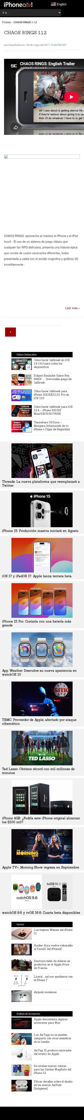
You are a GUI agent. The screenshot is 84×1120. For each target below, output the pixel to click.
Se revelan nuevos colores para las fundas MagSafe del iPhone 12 (52, 1069)
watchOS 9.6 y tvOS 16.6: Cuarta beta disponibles (41, 913)
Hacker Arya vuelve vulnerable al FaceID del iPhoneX (53, 947)
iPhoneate (18, 4)
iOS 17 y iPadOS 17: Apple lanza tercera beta (37, 576)
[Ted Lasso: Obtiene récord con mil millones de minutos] (42, 764)
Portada (6, 22)
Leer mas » (72, 308)
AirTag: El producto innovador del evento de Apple (53, 1052)
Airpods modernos (45, 992)
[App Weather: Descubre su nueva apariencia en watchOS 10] (42, 666)
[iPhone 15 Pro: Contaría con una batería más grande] (42, 617)
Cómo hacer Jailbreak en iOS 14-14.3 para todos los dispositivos (52, 363)
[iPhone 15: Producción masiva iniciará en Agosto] (42, 526)
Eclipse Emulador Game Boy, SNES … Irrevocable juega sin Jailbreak (53, 379)
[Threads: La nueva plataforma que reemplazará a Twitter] (42, 477)
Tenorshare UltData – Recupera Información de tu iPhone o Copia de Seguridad (52, 426)
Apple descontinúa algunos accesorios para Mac (50, 1021)
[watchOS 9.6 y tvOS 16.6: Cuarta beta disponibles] (42, 908)
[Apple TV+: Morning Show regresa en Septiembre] (42, 862)
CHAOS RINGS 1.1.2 (25, 32)
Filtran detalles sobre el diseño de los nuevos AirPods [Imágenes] (53, 1085)
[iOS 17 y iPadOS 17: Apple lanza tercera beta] (42, 571)
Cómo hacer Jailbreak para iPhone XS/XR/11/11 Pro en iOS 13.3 (51, 394)
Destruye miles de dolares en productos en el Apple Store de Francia (52, 964)
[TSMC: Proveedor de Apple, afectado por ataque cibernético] (42, 715)
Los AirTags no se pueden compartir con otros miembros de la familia (52, 1038)
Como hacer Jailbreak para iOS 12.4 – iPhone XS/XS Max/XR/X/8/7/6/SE (53, 410)
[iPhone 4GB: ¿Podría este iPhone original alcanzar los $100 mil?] (42, 813)
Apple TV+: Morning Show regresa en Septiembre (40, 867)
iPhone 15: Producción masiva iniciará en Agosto (40, 531)
